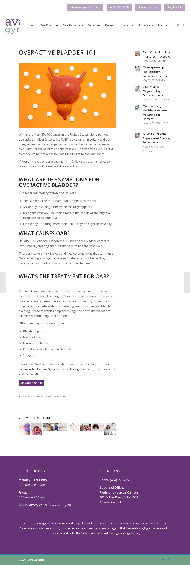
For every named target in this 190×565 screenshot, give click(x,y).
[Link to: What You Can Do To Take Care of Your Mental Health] (110, 429)
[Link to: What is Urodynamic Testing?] (37, 429)
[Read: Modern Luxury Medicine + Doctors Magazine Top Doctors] (138, 107)
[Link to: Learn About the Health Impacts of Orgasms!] (98, 427)
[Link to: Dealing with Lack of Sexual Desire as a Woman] (49, 427)
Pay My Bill (175, 7)
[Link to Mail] (178, 25)
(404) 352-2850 (119, 7)
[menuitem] (85, 7)
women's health (53, 396)
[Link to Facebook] (183, 25)
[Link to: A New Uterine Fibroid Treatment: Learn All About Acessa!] (24, 429)
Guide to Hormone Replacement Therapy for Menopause (156, 138)
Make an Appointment (85, 7)
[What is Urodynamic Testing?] (187, 282)
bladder (33, 396)
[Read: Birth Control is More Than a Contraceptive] (138, 54)
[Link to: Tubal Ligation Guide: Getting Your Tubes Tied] (61, 427)
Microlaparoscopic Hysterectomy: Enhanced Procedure (156, 72)
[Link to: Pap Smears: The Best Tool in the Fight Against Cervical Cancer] (73, 427)
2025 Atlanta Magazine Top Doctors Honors (153, 91)
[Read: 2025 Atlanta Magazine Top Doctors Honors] (138, 88)
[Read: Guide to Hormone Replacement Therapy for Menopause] (138, 135)
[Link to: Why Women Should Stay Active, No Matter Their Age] (85, 427)
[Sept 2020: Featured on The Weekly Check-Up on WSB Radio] (3, 282)
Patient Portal (148, 7)
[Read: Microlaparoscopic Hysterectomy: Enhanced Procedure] (138, 69)
